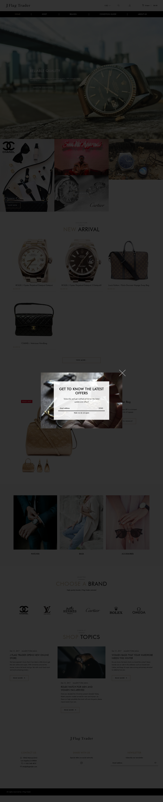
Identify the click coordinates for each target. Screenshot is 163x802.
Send (101, 408)
